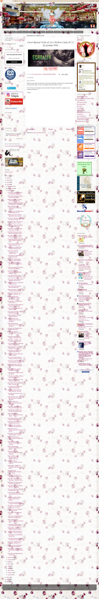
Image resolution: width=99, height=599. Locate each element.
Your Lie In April (81, 116)
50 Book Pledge (81, 110)
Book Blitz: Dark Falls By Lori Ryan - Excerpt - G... (15, 383)
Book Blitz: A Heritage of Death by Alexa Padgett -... (15, 259)
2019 (8, 182)
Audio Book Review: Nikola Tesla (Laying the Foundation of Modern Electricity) (86, 299)
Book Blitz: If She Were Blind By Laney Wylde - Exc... (15, 225)
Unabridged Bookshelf (84, 342)
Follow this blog (85, 371)
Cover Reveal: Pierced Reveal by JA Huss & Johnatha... (15, 539)
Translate (16, 40)
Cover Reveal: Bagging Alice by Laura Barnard (15, 329)
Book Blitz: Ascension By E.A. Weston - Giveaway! (15, 486)
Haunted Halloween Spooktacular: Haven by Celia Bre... (14, 208)
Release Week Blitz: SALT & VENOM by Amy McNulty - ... (15, 366)
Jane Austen (13, 135)
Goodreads (80, 114)
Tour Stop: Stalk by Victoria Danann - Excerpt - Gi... (15, 293)
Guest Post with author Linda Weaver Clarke (85, 327)
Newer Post (31, 129)
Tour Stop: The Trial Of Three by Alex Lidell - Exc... (15, 489)
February (10, 572)
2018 (8, 184)
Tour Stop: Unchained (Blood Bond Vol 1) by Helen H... (15, 516)
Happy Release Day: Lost (87, 344)
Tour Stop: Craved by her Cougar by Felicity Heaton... (15, 503)
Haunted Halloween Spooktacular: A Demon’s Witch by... (15, 398)
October (10, 190)
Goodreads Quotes (19, 138)
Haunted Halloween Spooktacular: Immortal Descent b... (15, 403)
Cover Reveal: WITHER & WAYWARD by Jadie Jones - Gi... (15, 264)
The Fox (81, 261)
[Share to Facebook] (66, 74)
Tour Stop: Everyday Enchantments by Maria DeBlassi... (14, 272)
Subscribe (14, 62)
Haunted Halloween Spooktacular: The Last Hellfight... (14, 320)
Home (6, 32)
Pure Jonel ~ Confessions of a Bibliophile (86, 324)
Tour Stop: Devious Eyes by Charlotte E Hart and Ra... (15, 358)
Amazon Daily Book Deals (83, 112)
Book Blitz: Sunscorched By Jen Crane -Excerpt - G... (15, 229)
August (10, 559)
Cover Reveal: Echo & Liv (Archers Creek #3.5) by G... (15, 276)
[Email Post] (59, 74)
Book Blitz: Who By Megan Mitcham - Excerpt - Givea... (15, 479)
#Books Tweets (9, 172)
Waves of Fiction (83, 235)
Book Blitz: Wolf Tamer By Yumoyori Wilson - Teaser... (15, 407)
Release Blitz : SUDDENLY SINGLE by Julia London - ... (15, 528)
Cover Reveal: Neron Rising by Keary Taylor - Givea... (15, 344)
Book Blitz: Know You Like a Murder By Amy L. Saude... (15, 232)
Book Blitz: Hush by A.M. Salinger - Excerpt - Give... (15, 337)
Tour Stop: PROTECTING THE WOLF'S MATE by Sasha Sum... (15, 240)
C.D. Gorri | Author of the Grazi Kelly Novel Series (85, 246)
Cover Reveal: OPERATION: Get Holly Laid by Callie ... (15, 248)
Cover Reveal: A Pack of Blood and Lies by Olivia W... (15, 376)
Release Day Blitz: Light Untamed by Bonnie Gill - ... (15, 290)
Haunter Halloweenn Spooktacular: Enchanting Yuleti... (15, 438)
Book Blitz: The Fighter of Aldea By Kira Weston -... (14, 351)
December (10, 186)
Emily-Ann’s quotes (11, 131)
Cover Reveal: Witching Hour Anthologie (15, 554)
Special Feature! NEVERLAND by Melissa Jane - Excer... (14, 472)
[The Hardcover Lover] (85, 228)
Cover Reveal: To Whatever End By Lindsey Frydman (15, 410)
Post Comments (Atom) (40, 132)
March (10, 570)
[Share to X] (64, 74)
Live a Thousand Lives (84, 296)
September (11, 557)
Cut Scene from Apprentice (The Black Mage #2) (85, 359)
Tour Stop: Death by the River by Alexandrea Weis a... (15, 196)
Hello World (82, 306)
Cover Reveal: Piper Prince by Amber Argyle (15, 354)
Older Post (70, 129)
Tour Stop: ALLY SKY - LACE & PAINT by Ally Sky (15, 312)
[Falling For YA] (14, 166)
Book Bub (79, 106)
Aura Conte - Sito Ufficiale (85, 260)
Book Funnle (80, 108)
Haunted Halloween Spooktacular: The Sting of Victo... (15, 415)
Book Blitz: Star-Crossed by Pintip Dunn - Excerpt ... (15, 483)
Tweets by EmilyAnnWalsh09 (12, 146)
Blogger (66, 588)
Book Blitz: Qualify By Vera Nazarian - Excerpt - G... (15, 542)
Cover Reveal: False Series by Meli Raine (15, 394)
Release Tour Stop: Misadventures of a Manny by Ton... (15, 430)
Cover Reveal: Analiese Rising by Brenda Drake (15, 256)
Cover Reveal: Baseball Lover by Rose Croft (15, 309)
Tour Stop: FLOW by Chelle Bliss (15, 513)
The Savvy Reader (83, 283)
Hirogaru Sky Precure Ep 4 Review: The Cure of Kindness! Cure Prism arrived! (88, 276)
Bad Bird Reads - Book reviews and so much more (86, 364)
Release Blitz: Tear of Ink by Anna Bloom (15, 302)
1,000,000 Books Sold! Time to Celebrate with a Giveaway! (88, 253)
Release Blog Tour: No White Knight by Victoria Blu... (15, 347)
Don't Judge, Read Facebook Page (85, 98)
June (9, 564)
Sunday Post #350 (88, 237)
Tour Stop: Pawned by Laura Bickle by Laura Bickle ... (15, 546)
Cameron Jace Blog (83, 331)
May (9, 566)
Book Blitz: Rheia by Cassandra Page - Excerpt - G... (15, 333)
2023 (8, 178)
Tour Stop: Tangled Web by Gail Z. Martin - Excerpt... (15, 361)
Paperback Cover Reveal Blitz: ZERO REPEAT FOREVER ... (15, 203)
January (10, 574)
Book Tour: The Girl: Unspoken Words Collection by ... (13, 252)
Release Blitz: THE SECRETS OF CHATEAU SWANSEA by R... (15, 550)
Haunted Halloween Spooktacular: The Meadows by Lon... (13, 457)
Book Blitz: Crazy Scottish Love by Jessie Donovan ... (15, 340)
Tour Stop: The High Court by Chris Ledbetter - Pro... (15, 244)
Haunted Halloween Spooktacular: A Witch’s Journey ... (14, 443)
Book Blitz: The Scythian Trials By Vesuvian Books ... (15, 425)
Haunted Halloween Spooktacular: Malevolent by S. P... (15, 448)
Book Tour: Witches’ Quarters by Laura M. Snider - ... (15, 218)
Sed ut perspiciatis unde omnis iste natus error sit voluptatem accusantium (85, 268)
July (9, 562)
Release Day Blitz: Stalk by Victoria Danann (14, 315)
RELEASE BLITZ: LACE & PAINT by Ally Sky (14, 369)
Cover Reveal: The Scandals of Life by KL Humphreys (15, 305)
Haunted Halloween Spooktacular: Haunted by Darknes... (15, 453)
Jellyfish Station (81, 121)
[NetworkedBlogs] (85, 370)
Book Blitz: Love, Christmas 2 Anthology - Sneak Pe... (15, 506)
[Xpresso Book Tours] (84, 190)
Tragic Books (82, 316)
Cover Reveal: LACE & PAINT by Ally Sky (15, 535)
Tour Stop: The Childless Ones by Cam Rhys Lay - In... (15, 212)
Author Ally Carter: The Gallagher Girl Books (85, 304)
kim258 (55, 588)
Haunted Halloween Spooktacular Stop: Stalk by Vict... (15, 521)
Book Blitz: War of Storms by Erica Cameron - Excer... (15, 222)
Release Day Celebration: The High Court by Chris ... (15, 380)
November (11, 188)
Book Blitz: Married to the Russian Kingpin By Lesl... (15, 419)
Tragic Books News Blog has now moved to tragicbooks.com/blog (85, 319)
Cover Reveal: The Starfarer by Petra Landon (15, 509)
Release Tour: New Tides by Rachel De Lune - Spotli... (15, 215)
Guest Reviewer (78, 32)
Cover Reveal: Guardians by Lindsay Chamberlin (15, 387)
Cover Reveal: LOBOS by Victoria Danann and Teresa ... (15, 494)
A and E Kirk (82, 265)
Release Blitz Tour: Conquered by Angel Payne (15, 283)
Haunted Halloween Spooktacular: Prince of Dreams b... (14, 325)
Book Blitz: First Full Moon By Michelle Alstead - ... (15, 422)
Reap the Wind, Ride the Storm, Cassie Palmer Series (85, 118)
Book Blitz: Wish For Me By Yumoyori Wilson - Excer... (15, 236)
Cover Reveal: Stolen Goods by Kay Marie (15, 373)
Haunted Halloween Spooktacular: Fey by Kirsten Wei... (14, 298)
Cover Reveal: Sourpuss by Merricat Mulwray (14, 286)
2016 (8, 579)
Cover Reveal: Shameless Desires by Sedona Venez (14, 525)
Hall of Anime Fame (84, 272)
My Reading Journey (82, 96)
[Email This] (62, 74)
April (9, 568)
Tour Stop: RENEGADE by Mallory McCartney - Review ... (14, 499)
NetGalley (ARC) (81, 104)
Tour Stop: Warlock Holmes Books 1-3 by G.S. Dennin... (15, 532)
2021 (8, 180)
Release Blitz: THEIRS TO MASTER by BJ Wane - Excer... (14, 467)
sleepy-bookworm (83, 310)
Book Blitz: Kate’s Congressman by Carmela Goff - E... (15, 462)
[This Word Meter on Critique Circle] (77, 37)
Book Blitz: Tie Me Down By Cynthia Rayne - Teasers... (15, 434)
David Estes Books (83, 250)
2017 (8, 577)
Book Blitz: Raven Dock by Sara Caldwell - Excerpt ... (15, 390)
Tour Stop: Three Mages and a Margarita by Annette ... (15, 279)
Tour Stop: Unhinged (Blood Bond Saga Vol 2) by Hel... (15, 193)
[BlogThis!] (63, 74)
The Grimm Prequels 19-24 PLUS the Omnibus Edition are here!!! (88, 335)
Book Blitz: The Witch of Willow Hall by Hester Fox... (15, 476)
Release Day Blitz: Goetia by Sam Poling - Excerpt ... (15, 200)
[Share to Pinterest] (67, 74)
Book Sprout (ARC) (82, 102)
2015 (8, 581)
